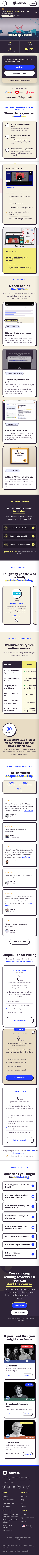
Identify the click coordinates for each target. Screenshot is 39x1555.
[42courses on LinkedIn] (4, 1487)
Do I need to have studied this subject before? (16, 1196)
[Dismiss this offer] (36, 12)
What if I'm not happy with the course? (16, 1217)
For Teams (6, 1506)
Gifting (23, 1521)
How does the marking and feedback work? (17, 1206)
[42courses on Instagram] (14, 1487)
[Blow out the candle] (2, 8)
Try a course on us (27, 1518)
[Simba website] (16, 620)
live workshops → (19, 1153)
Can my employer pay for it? (17, 1245)
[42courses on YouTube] (19, 1487)
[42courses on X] (9, 1487)
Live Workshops (8, 1500)
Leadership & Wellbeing (7, 1526)
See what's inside (19, 73)
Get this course (20, 1020)
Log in (33, 3)
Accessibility (25, 1551)
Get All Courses (19, 1078)
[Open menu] (4, 3)
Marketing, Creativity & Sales (10, 1521)
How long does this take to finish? (17, 1186)
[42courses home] (11, 1474)
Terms (11, 1551)
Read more (10, 188)
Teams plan (30, 1151)
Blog (22, 1500)
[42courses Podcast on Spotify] (23, 1487)
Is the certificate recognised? (12, 1254)
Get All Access (19, 1312)
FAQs (22, 1503)
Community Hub (8, 1503)
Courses (5, 1496)
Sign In (23, 1514)
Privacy (4, 1551)
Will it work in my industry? (17, 1236)
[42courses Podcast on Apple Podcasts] (28, 1487)
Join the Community (19, 1140)
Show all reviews (19, 942)
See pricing (19, 1305)
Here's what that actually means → (19, 961)
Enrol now (19, 67)
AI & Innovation (8, 1531)
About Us (24, 1496)
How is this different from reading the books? (16, 1227)
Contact (24, 1506)
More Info (27, 1375)
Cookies (17, 1551)
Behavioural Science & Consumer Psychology (10, 1516)
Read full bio (15, 616)
